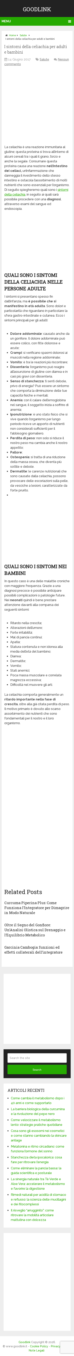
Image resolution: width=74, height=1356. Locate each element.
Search (37, 1069)
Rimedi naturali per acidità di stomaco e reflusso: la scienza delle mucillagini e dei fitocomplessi (38, 1199)
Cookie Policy (39, 1346)
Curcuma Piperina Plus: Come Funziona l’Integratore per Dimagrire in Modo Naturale (36, 907)
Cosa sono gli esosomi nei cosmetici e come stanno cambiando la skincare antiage (39, 1135)
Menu (6, 21)
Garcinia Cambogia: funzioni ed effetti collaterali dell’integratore (33, 950)
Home (12, 35)
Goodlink (37, 9)
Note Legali (36, 1350)
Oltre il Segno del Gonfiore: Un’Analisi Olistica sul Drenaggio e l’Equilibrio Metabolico (35, 930)
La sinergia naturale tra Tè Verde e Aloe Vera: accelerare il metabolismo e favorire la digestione (38, 1183)
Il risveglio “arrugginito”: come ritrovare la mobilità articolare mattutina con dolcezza (32, 1215)
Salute (23, 35)
